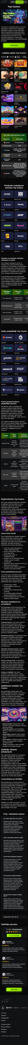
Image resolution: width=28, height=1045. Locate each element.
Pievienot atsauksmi (14, 935)
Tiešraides (11, 56)
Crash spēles (18, 57)
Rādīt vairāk (14, 989)
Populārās (3, 56)
